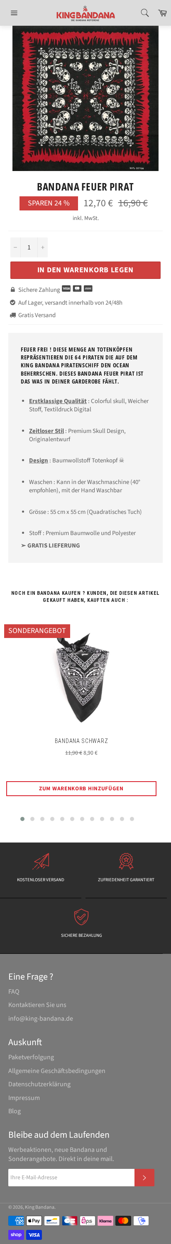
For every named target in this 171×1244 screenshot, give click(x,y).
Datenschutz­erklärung (39, 1084)
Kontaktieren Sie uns (37, 1004)
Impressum (24, 1097)
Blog (14, 1111)
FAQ (14, 991)
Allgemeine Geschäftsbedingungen (56, 1070)
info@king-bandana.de (40, 1018)
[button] (22, 819)
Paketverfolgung (31, 1057)
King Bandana (39, 1207)
